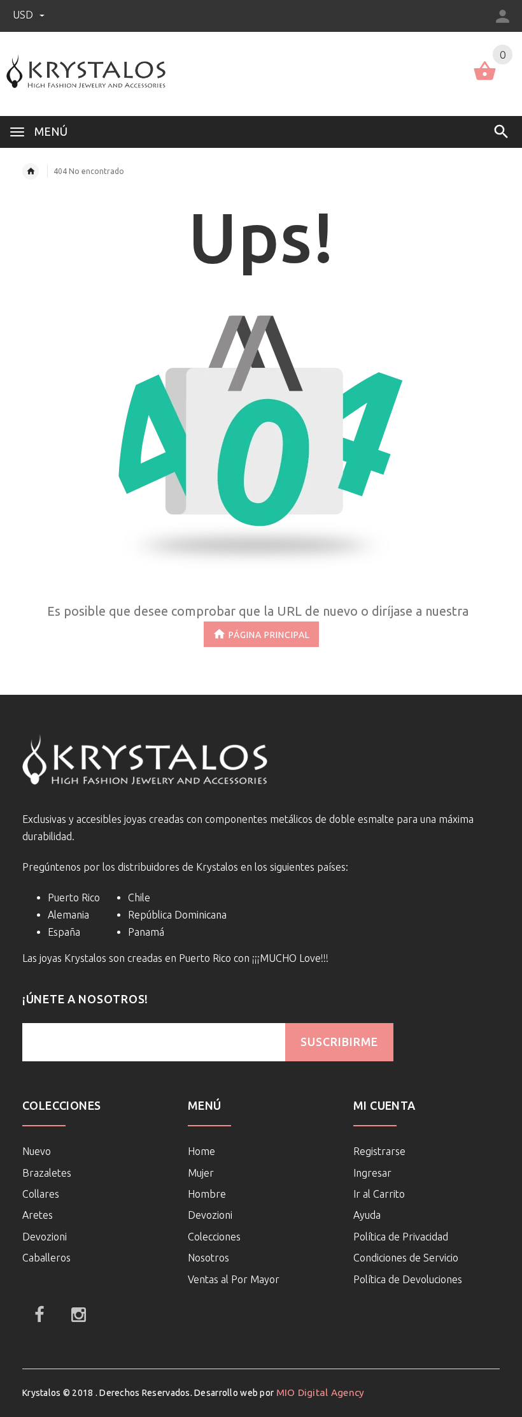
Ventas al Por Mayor (233, 1279)
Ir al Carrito (379, 1194)
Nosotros (208, 1257)
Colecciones (214, 1236)
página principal (269, 635)
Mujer (201, 1173)
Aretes (37, 1215)
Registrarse (379, 1151)
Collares (40, 1194)
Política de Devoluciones (407, 1279)
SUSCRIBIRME (339, 1042)
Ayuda (367, 1215)
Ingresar (372, 1173)
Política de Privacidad (400, 1236)
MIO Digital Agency (320, 1392)
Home (201, 1151)
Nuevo (36, 1151)
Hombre (207, 1194)
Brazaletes (46, 1173)
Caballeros (46, 1257)
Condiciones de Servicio (405, 1257)
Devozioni (44, 1236)
